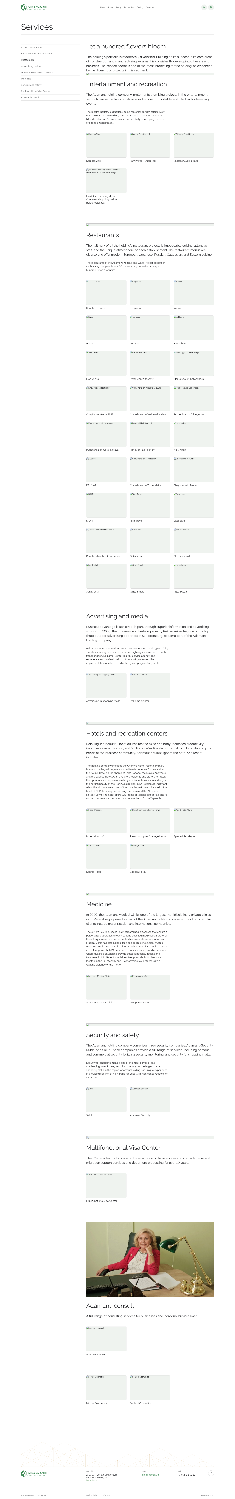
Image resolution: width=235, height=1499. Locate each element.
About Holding (106, 7)
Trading (140, 7)
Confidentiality (91, 1495)
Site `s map (105, 1495)
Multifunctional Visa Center (35, 91)
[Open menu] (96, 7)
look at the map (92, 1480)
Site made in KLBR (207, 1496)
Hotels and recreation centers (37, 72)
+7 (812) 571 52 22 (186, 1475)
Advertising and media (33, 66)
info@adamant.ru (150, 1475)
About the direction (31, 47)
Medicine (26, 78)
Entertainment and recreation (36, 53)
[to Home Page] (34, 7)
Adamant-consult (30, 97)
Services (150, 7)
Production (129, 7)
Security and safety (31, 85)
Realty (118, 7)
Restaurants (27, 59)
